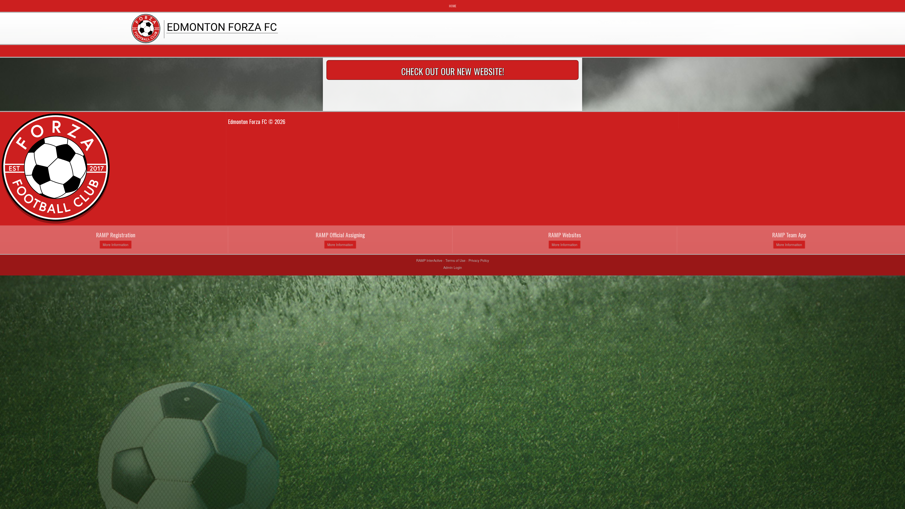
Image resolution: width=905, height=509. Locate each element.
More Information (115, 244)
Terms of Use (455, 260)
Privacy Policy (479, 260)
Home (452, 5)
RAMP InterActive (429, 260)
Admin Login (452, 267)
